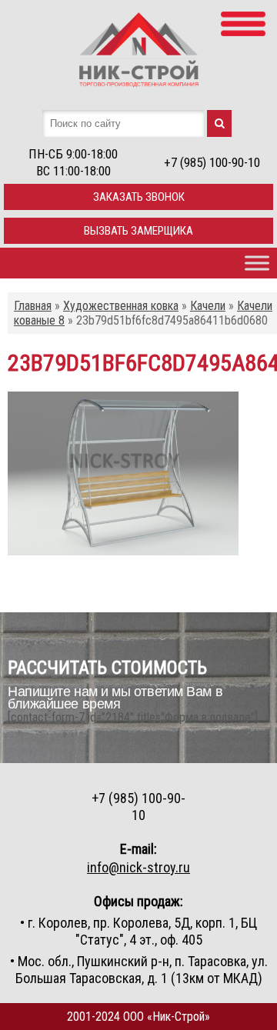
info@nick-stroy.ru (138, 867)
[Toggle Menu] (257, 262)
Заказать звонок (139, 197)
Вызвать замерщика (138, 231)
